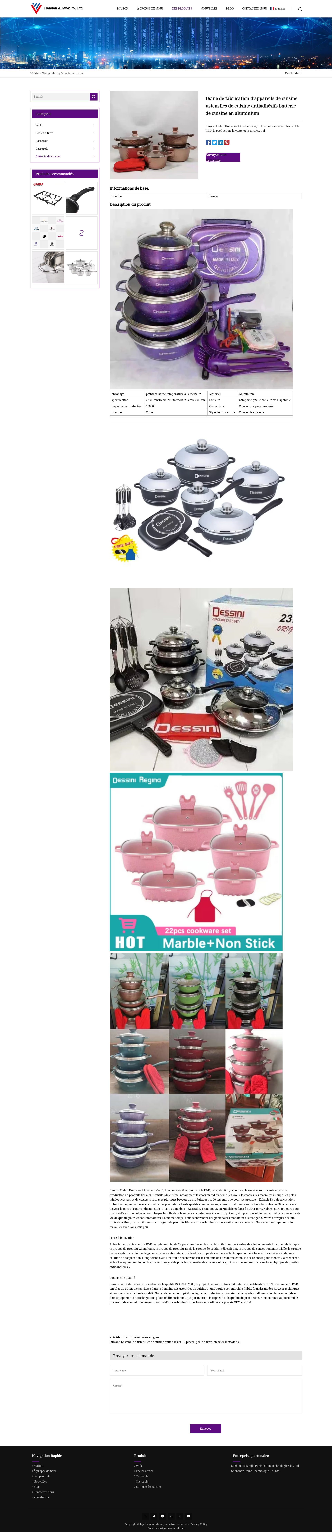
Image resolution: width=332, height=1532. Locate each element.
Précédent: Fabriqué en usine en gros (134, 1337)
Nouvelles (209, 8)
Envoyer (205, 1428)
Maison (122, 8)
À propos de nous (150, 8)
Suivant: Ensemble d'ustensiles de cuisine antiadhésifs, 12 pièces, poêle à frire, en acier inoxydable (175, 1342)
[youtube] (188, 1516)
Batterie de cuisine (72, 73)
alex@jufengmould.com (170, 1528)
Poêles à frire (44, 133)
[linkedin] (171, 1516)
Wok (39, 125)
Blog (230, 8)
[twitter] (153, 1516)
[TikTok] (179, 1516)
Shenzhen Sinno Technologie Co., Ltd (255, 1471)
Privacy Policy (199, 1524)
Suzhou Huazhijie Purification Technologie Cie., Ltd (265, 1466)
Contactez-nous (255, 8)
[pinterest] (162, 1516)
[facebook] (145, 1516)
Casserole (42, 141)
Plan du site (41, 1497)
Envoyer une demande (216, 157)
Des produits (182, 8)
